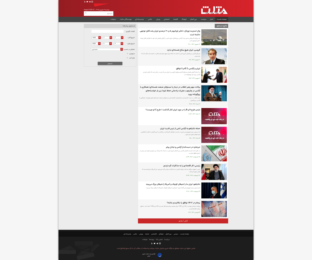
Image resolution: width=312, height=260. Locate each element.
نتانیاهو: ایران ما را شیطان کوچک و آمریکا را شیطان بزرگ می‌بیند (173, 184)
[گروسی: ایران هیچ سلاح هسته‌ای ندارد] (214, 56)
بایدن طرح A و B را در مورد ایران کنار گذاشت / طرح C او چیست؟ (173, 109)
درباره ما (167, 239)
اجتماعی (166, 19)
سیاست (203, 19)
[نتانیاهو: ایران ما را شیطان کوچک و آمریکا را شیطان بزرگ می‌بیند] (214, 190)
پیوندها (151, 239)
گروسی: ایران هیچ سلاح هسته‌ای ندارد (183, 50)
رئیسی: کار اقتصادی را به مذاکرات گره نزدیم (181, 165)
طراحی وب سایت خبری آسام (148, 255)
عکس (150, 19)
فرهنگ (183, 19)
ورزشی (141, 234)
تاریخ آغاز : (131, 37)
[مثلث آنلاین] (214, 10)
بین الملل (193, 19)
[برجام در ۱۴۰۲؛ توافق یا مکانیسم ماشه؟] (214, 209)
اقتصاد (175, 19)
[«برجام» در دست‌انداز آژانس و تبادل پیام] (214, 153)
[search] (86, 13)
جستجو (110, 63)
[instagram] (92, 2)
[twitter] (87, 2)
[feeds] (85, 2)
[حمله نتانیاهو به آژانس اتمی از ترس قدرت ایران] (214, 135)
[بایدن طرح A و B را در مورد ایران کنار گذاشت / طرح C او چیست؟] (214, 116)
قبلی (186, 220)
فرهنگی (161, 234)
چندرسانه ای (139, 19)
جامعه (147, 234)
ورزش (158, 19)
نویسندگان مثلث (126, 19)
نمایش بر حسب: (129, 49)
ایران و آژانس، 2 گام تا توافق (188, 68)
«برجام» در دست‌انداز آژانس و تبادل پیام (183, 147)
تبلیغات (113, 19)
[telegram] (89, 2)
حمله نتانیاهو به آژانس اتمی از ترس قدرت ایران (180, 128)
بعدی (181, 220)
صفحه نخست (222, 19)
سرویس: (132, 53)
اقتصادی (154, 234)
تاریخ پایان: (131, 43)
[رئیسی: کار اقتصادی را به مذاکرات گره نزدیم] (214, 172)
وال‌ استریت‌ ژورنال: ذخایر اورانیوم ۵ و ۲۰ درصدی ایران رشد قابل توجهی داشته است (170, 32)
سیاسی (175, 234)
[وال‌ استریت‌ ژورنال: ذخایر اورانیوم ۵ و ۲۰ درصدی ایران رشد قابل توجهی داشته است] (214, 37)
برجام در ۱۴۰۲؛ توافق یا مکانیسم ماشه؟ (183, 202)
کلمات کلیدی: (130, 31)
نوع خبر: (132, 58)
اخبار (211, 19)
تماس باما (159, 239)
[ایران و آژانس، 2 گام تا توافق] (214, 75)
